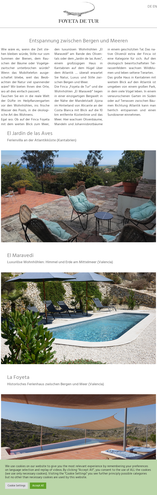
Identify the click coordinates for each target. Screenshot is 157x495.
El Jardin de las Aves (30, 133)
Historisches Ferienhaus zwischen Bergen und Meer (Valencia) (55, 384)
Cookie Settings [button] (16, 486)
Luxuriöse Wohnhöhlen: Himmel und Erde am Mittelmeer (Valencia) (60, 262)
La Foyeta (18, 377)
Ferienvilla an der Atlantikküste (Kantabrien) (41, 140)
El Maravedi (20, 255)
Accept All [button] (38, 486)
